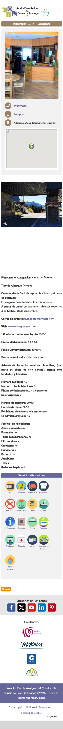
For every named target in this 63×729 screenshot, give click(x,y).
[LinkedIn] (42, 607)
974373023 (20, 105)
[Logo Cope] (31, 656)
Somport (19, 114)
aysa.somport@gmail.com (39, 318)
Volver (6, 589)
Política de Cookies (32, 712)
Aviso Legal (15, 707)
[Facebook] (11, 607)
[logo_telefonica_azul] (31, 642)
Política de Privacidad (38, 707)
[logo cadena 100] (31, 629)
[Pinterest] (52, 607)
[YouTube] (32, 607)
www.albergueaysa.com (22, 326)
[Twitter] (21, 607)
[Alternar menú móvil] (60, 8)
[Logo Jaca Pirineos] (31, 669)
